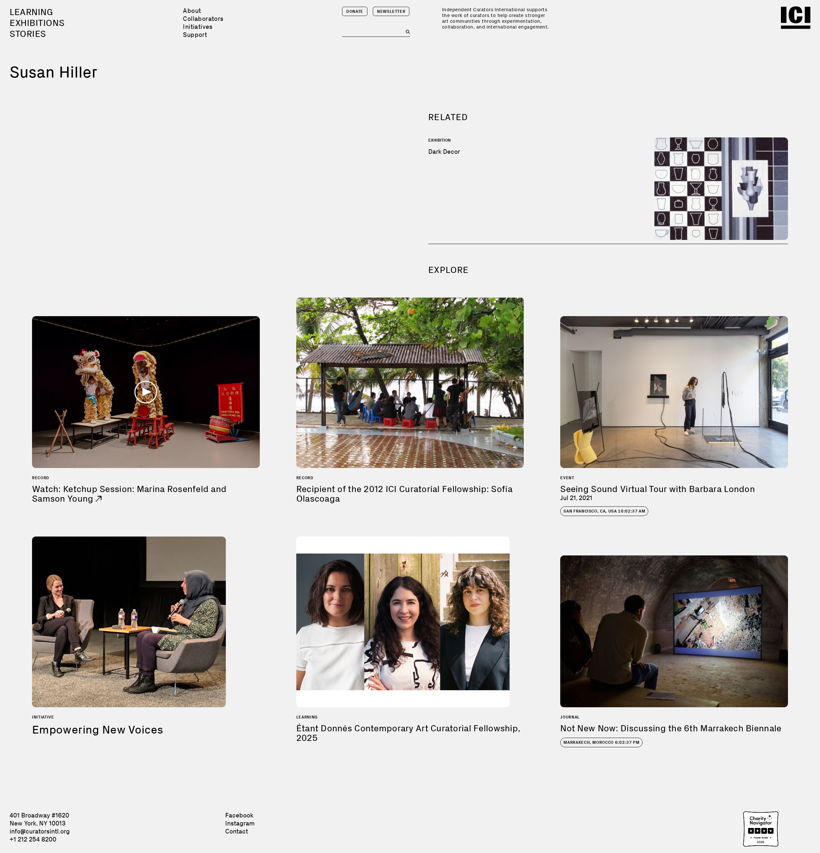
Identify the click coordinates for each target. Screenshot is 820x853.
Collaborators (203, 18)
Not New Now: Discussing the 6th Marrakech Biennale (670, 728)
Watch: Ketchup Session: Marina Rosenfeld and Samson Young (129, 494)
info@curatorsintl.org (40, 831)
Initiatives (197, 26)
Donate (354, 11)
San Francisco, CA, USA (604, 511)
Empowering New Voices (97, 729)
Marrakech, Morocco (601, 742)
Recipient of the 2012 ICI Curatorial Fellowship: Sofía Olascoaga (404, 494)
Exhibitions (37, 23)
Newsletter (391, 11)
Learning (31, 12)
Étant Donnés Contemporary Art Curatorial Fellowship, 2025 (408, 733)
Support (195, 34)
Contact (236, 831)
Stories (28, 34)
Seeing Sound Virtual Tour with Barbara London (657, 489)
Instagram (240, 823)
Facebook (239, 815)
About (192, 10)
